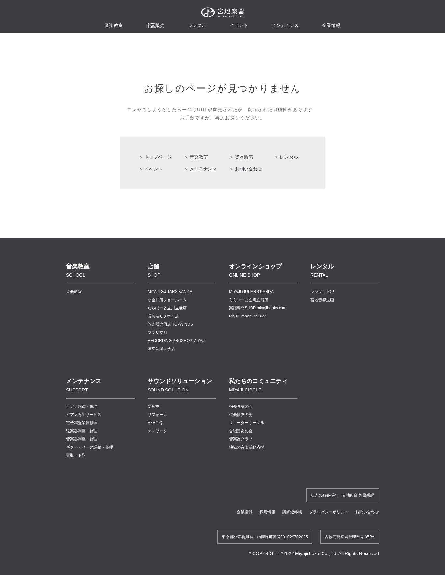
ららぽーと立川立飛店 (167, 308)
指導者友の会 (240, 406)
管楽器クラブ (240, 439)
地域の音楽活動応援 (246, 447)
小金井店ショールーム (167, 300)
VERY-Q (155, 422)
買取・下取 (76, 455)
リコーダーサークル (246, 422)
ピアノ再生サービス (83, 414)
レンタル (197, 25)
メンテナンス (285, 25)
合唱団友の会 (240, 431)
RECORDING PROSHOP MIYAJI (176, 340)
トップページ (158, 157)
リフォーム (157, 414)
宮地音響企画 (322, 300)
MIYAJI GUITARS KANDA (170, 291)
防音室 (153, 406)
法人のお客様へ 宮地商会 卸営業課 (342, 495)
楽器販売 (155, 25)
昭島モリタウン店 (163, 316)
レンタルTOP (322, 291)
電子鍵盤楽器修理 (81, 422)
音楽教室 (199, 157)
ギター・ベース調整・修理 (89, 447)
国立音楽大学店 (161, 348)
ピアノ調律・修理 (81, 406)
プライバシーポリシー (328, 512)
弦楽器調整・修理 (81, 431)
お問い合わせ (248, 168)
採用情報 (267, 512)
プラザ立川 (157, 332)
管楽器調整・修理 (81, 439)
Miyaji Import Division (248, 316)
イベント (239, 25)
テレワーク (157, 431)
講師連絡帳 (292, 512)
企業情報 (244, 512)
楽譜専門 (257, 308)
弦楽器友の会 (240, 414)
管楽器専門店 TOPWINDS (170, 324)
